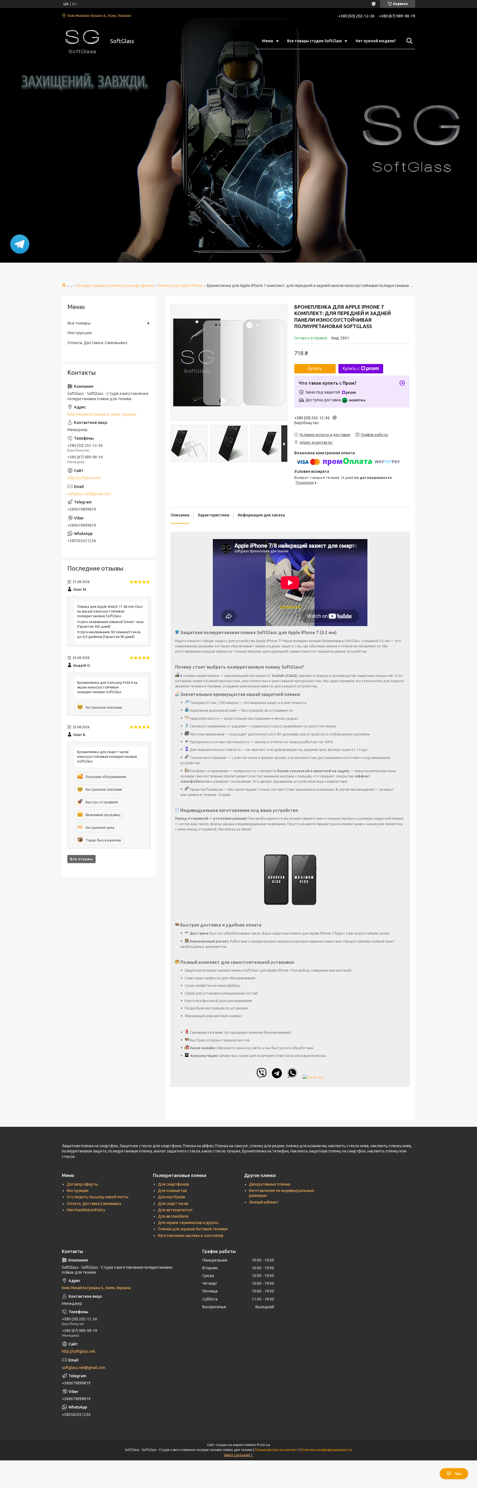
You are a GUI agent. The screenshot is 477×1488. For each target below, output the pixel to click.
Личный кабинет (264, 1202)
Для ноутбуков (171, 1197)
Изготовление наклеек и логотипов (190, 1235)
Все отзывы (81, 859)
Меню (267, 41)
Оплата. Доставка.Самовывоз (94, 1203)
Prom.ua (263, 1445)
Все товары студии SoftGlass (314, 41)
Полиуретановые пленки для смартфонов (114, 285)
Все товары (79, 323)
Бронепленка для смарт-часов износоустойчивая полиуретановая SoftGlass (107, 756)
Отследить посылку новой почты (97, 1197)
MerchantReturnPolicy (86, 1210)
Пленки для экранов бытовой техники (192, 1229)
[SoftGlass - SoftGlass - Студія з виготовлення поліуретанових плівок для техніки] (82, 41)
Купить (315, 368)
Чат (458, 1473)
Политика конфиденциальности (326, 1450)
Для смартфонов (173, 1184)
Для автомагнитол (175, 1210)
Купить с (351, 368)
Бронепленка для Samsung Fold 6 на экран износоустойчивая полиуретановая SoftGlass (107, 687)
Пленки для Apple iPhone (180, 285)
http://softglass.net (84, 478)
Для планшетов (172, 1190)
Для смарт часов (173, 1203)
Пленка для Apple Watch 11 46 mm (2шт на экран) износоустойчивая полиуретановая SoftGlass (110, 611)
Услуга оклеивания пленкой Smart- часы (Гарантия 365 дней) (110, 624)
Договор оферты (82, 1184)
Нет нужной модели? (376, 41)
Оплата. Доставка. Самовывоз (97, 342)
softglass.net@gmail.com (89, 494)
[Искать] (408, 41)
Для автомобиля (173, 1216)
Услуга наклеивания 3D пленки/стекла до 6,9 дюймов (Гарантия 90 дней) (109, 634)
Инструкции (79, 332)
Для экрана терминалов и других (188, 1222)
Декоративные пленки (269, 1184)
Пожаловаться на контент (276, 1450)
